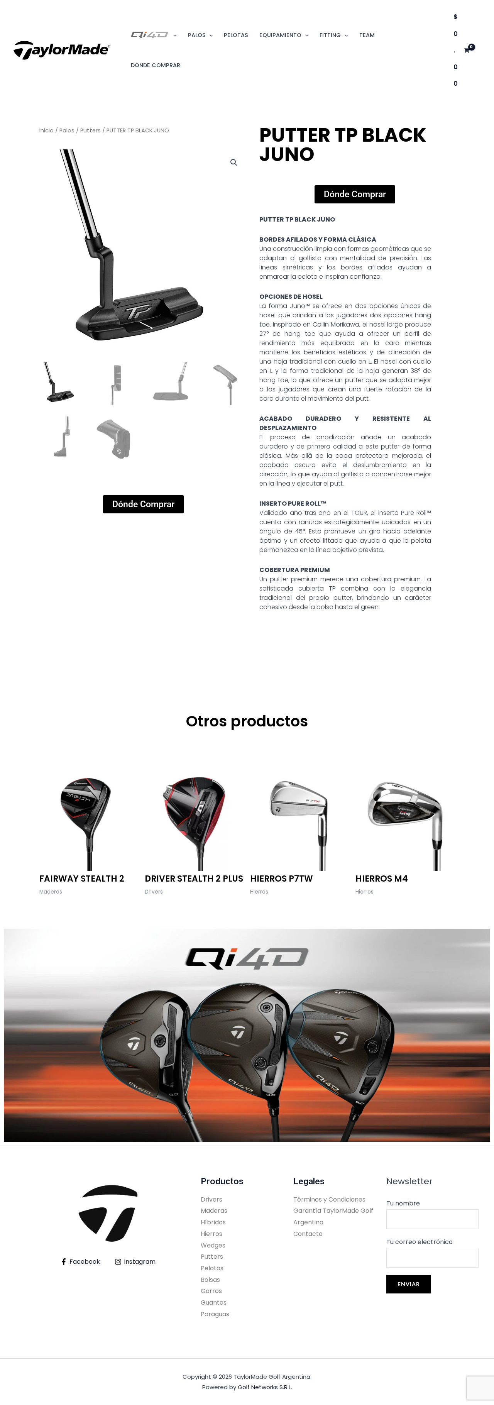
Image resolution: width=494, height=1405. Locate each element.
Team (367, 35)
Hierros (211, 1233)
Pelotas (236, 35)
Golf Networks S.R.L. (265, 1387)
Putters (90, 130)
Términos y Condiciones (329, 1199)
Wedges (213, 1245)
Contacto (308, 1233)
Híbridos (213, 1222)
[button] (173, 35)
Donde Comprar (155, 65)
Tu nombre (403, 1203)
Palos (66, 130)
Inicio (46, 130)
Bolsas (210, 1279)
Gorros (211, 1291)
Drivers (211, 1199)
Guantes (214, 1302)
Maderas (214, 1210)
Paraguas (215, 1314)
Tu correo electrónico (419, 1241)
